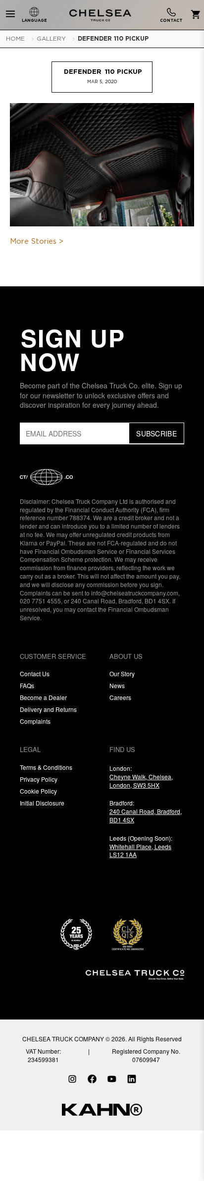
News (117, 685)
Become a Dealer (43, 697)
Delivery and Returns (48, 709)
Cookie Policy (38, 791)
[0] (194, 15)
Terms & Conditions (46, 767)
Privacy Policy (38, 779)
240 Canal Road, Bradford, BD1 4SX (145, 815)
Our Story (122, 673)
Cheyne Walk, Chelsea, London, (141, 780)
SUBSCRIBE (156, 433)
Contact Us (35, 673)
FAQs (27, 685)
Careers (120, 697)
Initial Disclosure (42, 803)
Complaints (35, 721)
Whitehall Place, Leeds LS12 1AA (140, 850)
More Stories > (36, 241)
